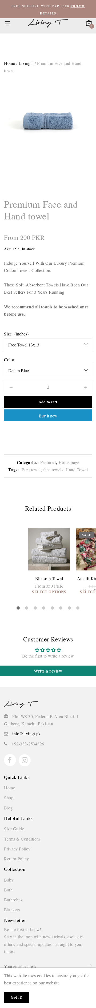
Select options (49, 592)
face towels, (53, 469)
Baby (9, 880)
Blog (8, 808)
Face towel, (31, 469)
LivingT (26, 63)
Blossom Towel (49, 578)
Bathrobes (13, 899)
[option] (48, 116)
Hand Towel (76, 469)
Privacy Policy (17, 849)
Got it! (17, 997)
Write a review (48, 671)
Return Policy (16, 858)
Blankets (12, 909)
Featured (48, 462)
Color (9, 359)
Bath (8, 890)
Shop (8, 797)
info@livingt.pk (26, 733)
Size (8, 334)
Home (9, 787)
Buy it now (48, 416)
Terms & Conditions (22, 839)
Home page (69, 462)
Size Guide (14, 828)
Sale (86, 535)
